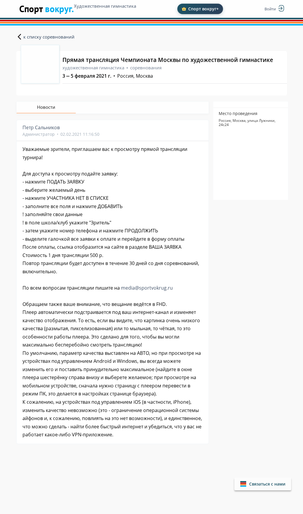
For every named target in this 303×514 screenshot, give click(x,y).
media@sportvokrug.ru (147, 288)
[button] (262, 484)
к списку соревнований (49, 37)
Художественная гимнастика (105, 6)
